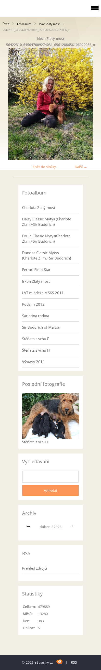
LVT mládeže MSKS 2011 (43, 292)
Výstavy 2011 (33, 361)
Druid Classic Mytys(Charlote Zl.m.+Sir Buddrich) (46, 238)
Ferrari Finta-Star (36, 269)
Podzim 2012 (33, 304)
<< (29, 526)
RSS (74, 662)
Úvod (5, 24)
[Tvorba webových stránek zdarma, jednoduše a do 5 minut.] (59, 661)
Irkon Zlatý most (49, 24)
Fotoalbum (24, 24)
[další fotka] (93, 104)
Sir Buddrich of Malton (41, 327)
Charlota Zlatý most (38, 207)
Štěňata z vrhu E (35, 338)
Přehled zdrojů (34, 568)
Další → (81, 166)
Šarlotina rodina (35, 315)
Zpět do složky (44, 166)
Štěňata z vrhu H (36, 350)
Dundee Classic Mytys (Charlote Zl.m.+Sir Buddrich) (46, 255)
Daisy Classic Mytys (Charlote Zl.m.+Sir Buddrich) (46, 221)
